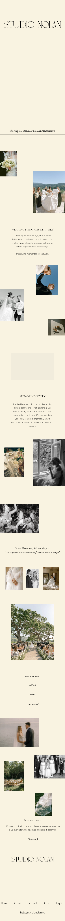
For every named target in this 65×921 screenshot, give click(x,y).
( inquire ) (32, 839)
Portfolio (17, 903)
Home (4, 903)
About (47, 903)
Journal (32, 903)
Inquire (60, 903)
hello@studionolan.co (32, 912)
